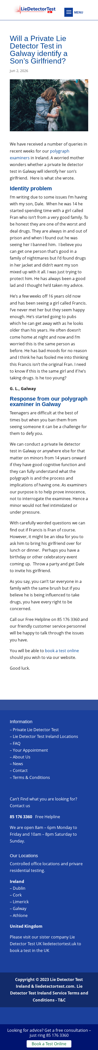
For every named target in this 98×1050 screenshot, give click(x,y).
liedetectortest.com (54, 986)
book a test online (62, 650)
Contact (20, 770)
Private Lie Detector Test (36, 729)
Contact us (20, 805)
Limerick (21, 901)
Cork (17, 895)
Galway (19, 908)
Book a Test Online (49, 1043)
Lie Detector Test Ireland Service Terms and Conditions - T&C (49, 992)
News (18, 763)
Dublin (19, 888)
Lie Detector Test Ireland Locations (45, 736)
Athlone (20, 915)
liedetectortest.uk (59, 943)
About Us (21, 757)
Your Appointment (30, 750)
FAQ (16, 743)
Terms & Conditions (31, 777)
